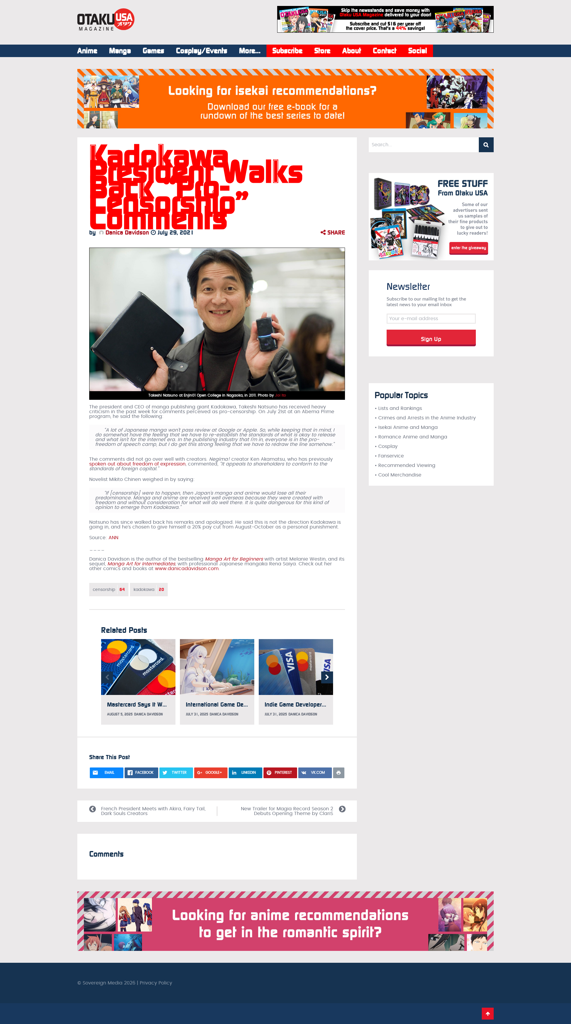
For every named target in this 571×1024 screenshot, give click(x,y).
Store (322, 51)
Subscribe (287, 51)
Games (153, 51)
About (351, 51)
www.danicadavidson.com (187, 568)
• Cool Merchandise (398, 475)
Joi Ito (280, 395)
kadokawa (149, 589)
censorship (109, 589)
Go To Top (488, 1014)
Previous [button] (107, 677)
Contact (384, 51)
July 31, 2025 (197, 714)
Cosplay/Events (201, 51)
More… (250, 51)
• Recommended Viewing (405, 465)
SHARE (335, 232)
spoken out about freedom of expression (137, 464)
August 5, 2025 (120, 714)
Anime (87, 51)
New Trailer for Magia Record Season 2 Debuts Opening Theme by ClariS (287, 811)
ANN (113, 537)
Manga (120, 51)
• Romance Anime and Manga (411, 437)
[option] (138, 682)
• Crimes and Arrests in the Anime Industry (425, 418)
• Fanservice (389, 456)
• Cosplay (386, 446)
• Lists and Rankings (398, 408)
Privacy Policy (156, 983)
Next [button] (327, 677)
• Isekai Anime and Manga (406, 427)
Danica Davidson (126, 232)
